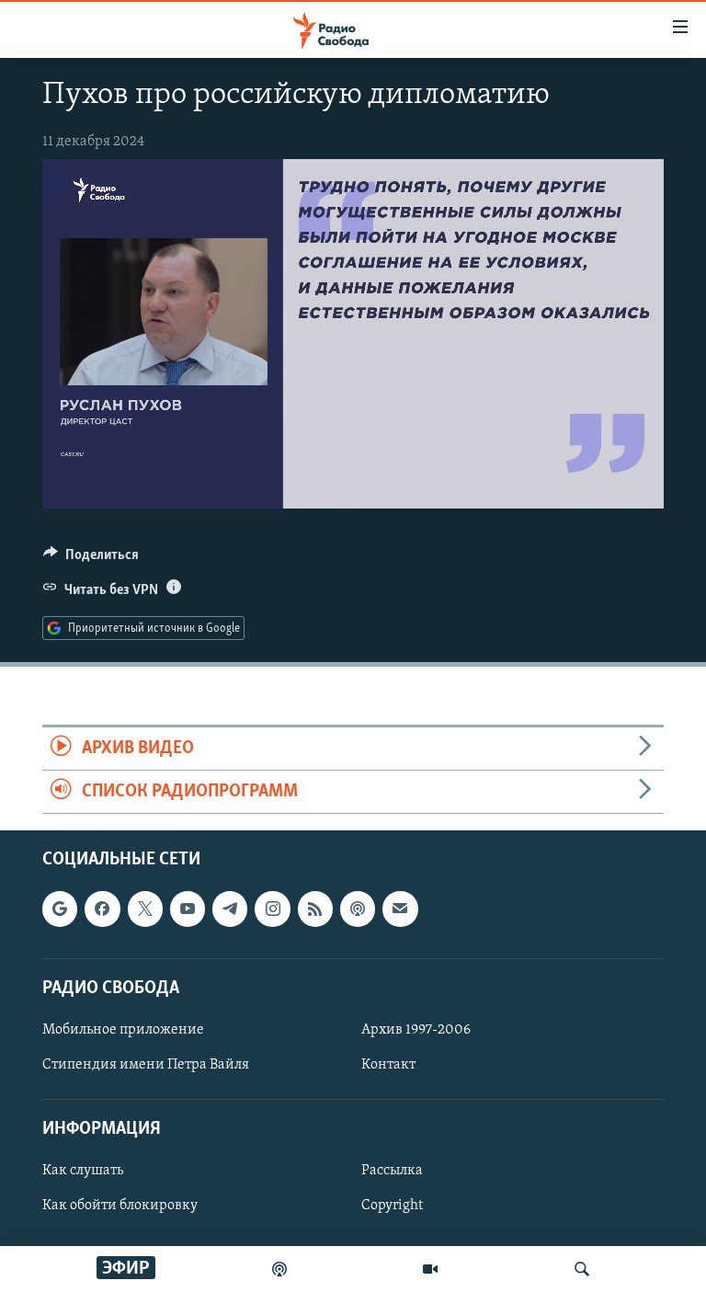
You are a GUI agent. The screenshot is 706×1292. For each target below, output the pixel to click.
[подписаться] (399, 909)
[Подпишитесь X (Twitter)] (145, 909)
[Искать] (581, 1269)
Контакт (388, 1065)
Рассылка (392, 1171)
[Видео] (430, 1269)
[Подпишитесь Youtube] (187, 909)
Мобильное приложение (123, 1030)
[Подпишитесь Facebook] (102, 909)
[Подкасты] (357, 909)
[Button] (91, 559)
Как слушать (82, 1171)
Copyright (392, 1206)
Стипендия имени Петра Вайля (145, 1065)
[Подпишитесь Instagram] (272, 909)
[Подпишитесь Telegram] (229, 909)
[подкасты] (279, 1269)
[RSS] (315, 909)
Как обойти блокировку (120, 1206)
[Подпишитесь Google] (59, 909)
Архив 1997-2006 (416, 1030)
